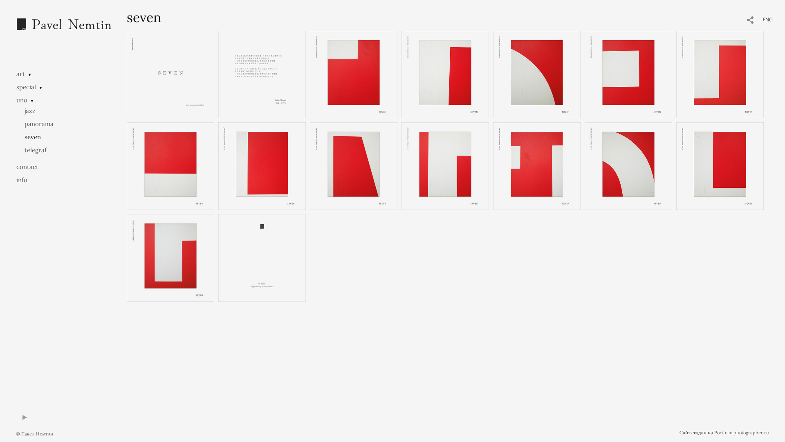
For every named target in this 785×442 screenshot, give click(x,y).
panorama (39, 124)
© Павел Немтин (34, 434)
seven (33, 137)
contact (27, 167)
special (26, 87)
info (21, 180)
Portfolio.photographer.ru (741, 432)
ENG (768, 19)
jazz (30, 111)
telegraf (36, 150)
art (20, 74)
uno (21, 100)
